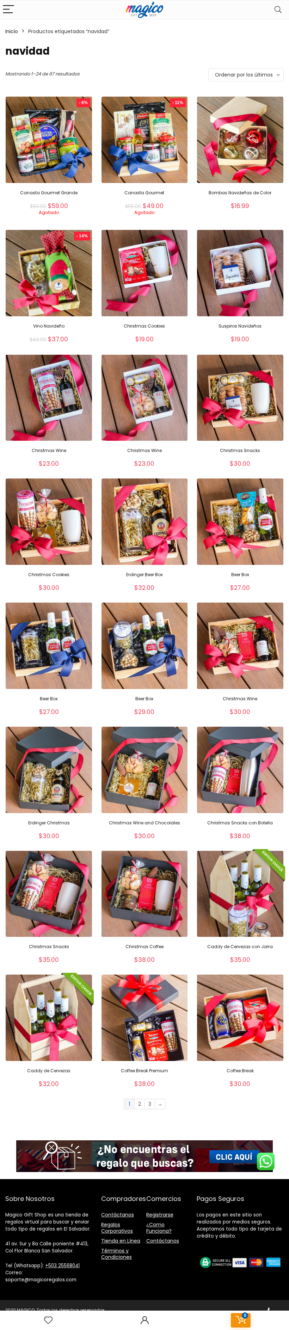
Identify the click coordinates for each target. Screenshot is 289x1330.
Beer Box (240, 575)
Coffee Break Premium (144, 1071)
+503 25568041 (62, 1265)
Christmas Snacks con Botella (240, 823)
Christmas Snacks (240, 450)
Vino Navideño (48, 326)
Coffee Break (240, 1071)
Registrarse (159, 1214)
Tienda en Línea (120, 1240)
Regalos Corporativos (117, 1227)
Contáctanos (117, 1214)
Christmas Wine (49, 450)
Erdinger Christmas (49, 823)
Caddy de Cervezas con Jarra (240, 947)
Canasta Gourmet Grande (49, 193)
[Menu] (8, 9)
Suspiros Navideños (240, 326)
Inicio (11, 31)
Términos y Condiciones (116, 1254)
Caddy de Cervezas (48, 1071)
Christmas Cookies (144, 326)
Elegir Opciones (48, 222)
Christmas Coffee (144, 947)
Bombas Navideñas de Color (240, 193)
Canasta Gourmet (144, 193)
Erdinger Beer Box (144, 575)
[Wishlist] (48, 1320)
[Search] (278, 9)
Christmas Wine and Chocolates (144, 823)
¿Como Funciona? (159, 1227)
